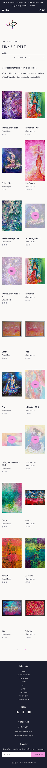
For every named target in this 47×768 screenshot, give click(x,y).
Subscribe (38, 754)
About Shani (24, 692)
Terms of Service (23, 699)
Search (23, 671)
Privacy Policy (23, 696)
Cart (43, 10)
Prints (24, 682)
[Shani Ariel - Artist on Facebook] (17, 713)
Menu (7, 10)
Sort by (4, 53)
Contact (23, 689)
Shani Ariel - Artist (30, 762)
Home (3, 41)
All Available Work (23, 675)
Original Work (23, 678)
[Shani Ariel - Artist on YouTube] (29, 713)
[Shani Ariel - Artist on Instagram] (23, 713)
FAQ (23, 685)
